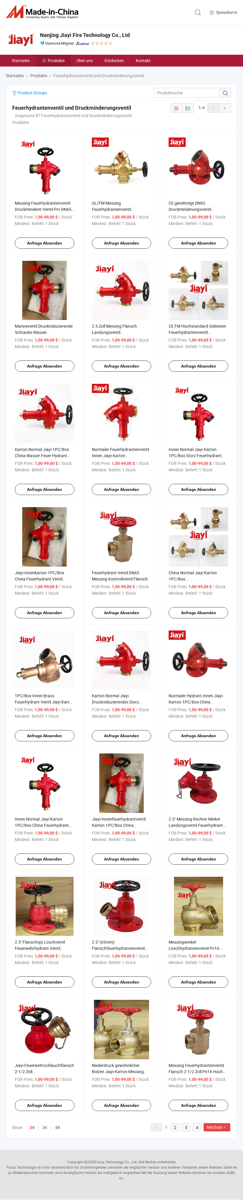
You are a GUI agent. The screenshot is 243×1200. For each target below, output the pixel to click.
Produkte (56, 60)
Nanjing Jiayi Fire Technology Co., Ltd (85, 35)
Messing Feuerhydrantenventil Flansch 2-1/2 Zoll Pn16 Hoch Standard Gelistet (196, 1071)
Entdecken (114, 60)
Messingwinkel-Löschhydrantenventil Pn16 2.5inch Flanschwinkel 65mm (195, 948)
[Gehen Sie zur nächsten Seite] (225, 107)
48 (57, 1127)
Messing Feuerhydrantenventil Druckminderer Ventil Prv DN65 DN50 (43, 209)
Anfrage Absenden (44, 243)
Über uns (84, 60)
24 (32, 1127)
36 (44, 1127)
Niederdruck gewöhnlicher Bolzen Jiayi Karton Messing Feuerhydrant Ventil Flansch (118, 1071)
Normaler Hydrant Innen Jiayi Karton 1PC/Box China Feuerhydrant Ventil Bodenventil (198, 702)
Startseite (21, 60)
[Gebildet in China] (43, 12)
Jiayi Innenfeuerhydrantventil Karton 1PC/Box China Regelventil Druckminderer (119, 825)
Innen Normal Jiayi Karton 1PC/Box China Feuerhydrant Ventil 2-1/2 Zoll (42, 825)
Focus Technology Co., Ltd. (116, 1161)
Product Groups (32, 93)
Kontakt (143, 60)
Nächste (214, 1127)
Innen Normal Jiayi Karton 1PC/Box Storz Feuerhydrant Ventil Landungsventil (195, 456)
